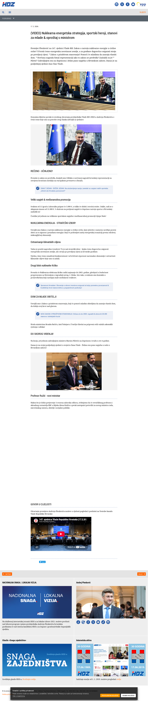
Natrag (8, 574)
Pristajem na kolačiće (110, 695)
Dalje (140, 574)
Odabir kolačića (128, 695)
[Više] (78, 622)
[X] (122, 4)
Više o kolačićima (19, 696)
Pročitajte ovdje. (29, 679)
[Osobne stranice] (83, 622)
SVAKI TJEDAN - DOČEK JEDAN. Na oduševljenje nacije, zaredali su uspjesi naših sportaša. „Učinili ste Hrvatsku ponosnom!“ (74, 189)
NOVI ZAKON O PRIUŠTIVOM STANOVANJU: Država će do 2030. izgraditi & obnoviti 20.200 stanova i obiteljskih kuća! (74, 315)
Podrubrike (6, 18)
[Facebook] (128, 4)
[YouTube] (133, 4)
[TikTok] (103, 622)
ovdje (119, 679)
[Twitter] (93, 622)
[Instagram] (117, 4)
